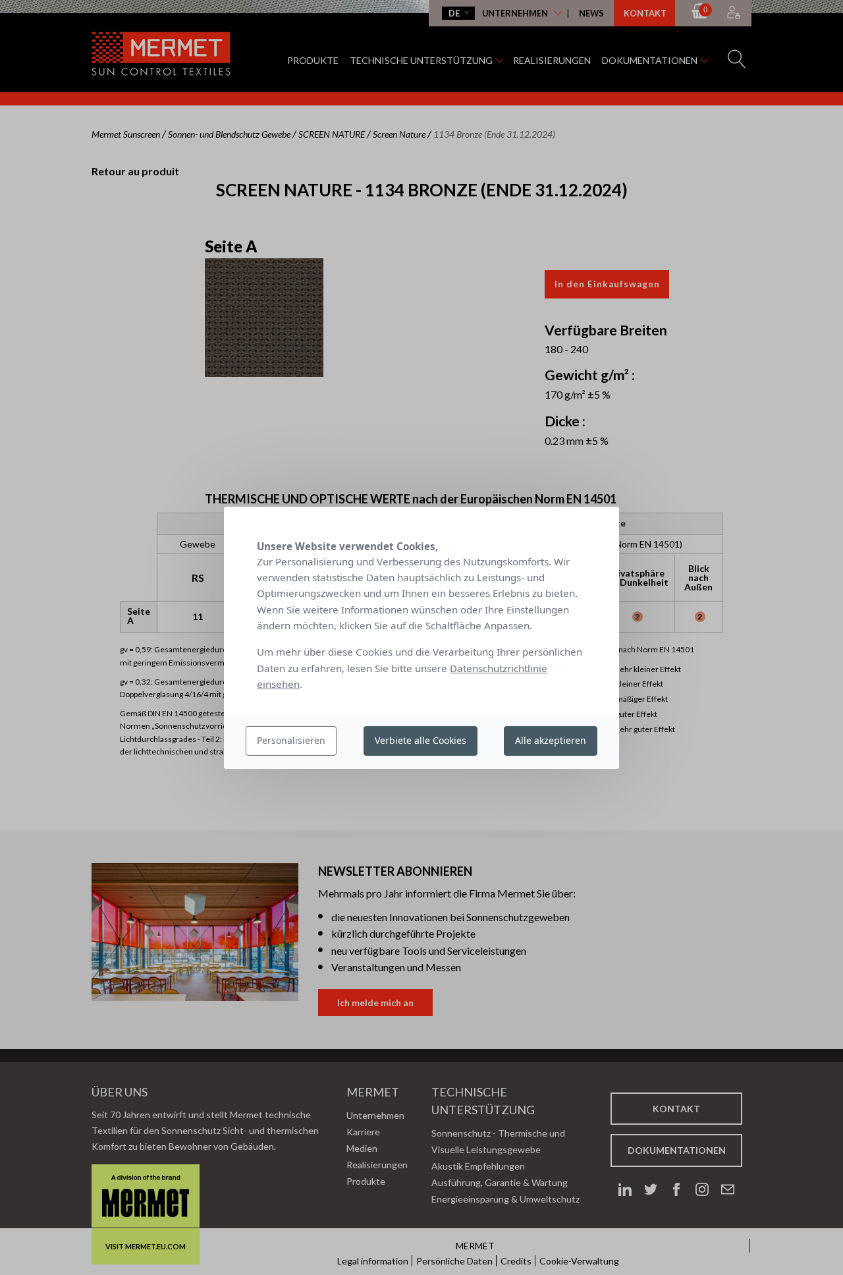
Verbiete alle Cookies (420, 740)
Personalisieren (291, 740)
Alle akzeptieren (550, 740)
